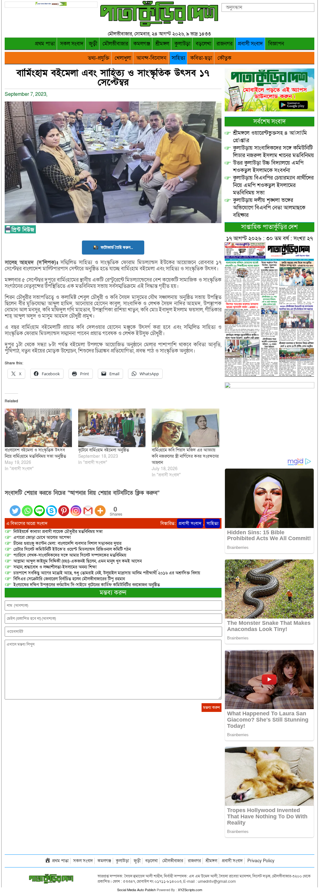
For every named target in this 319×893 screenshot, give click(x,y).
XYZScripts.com (190, 890)
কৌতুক (224, 58)
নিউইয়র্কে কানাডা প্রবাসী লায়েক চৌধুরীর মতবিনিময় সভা (57, 532)
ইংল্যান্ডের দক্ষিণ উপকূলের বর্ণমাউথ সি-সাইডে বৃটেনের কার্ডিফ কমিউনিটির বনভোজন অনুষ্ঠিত (86, 585)
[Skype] (51, 507)
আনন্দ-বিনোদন (151, 58)
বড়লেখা (203, 43)
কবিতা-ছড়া (201, 58)
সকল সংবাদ (71, 43)
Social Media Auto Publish (136, 890)
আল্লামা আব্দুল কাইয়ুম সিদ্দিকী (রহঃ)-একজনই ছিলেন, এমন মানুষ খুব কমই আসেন (77, 561)
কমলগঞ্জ (141, 43)
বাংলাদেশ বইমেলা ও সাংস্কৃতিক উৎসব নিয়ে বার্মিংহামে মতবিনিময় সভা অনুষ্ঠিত (35, 453)
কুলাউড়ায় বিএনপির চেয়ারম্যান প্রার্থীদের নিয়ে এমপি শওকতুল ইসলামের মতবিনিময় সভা (273, 185)
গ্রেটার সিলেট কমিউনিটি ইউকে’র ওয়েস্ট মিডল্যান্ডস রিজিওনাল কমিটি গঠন (72, 549)
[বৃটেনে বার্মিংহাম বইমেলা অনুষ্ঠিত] (111, 428)
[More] (100, 507)
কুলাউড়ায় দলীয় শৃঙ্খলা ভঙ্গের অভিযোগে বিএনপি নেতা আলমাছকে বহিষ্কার (269, 208)
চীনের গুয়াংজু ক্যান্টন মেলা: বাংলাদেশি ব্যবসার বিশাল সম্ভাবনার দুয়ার (67, 543)
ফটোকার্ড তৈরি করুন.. (117, 247)
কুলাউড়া (182, 43)
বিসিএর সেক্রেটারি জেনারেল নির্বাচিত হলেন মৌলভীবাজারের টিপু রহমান (69, 579)
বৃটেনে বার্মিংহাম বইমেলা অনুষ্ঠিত (103, 450)
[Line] (39, 507)
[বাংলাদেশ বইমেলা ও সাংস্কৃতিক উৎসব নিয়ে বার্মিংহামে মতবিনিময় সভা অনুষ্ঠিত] (38, 428)
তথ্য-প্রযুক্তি (98, 58)
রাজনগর (224, 43)
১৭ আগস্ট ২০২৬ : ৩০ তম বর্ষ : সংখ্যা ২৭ (269, 238)
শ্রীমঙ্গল (162, 43)
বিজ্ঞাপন (276, 43)
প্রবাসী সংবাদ (250, 43)
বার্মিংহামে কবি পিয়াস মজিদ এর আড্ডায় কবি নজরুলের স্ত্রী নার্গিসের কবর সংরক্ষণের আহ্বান (185, 456)
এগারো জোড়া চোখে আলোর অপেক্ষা (42, 537)
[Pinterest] (63, 507)
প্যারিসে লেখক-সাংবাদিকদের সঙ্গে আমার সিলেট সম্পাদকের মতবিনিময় (69, 555)
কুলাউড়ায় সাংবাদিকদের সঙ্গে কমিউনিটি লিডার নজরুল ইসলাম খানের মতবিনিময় (273, 151)
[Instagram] (75, 507)
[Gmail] (88, 507)
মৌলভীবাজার (115, 43)
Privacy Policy (260, 861)
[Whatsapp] (27, 507)
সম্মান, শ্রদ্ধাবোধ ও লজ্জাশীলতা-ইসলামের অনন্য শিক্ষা (55, 567)
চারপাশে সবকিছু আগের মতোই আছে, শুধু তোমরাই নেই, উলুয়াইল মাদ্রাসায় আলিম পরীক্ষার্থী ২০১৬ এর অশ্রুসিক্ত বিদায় (106, 573)
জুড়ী (93, 43)
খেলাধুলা (123, 58)
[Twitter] (15, 507)
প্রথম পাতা (45, 43)
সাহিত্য (178, 58)
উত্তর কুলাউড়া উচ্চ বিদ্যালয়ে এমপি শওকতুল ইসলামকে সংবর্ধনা (268, 166)
